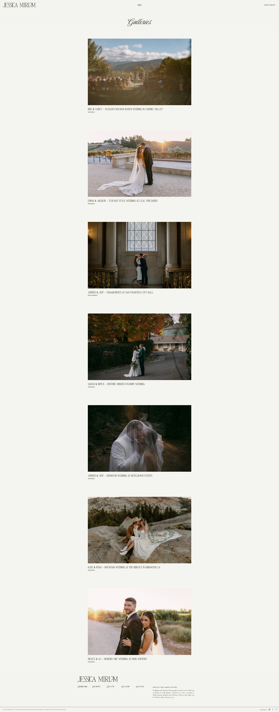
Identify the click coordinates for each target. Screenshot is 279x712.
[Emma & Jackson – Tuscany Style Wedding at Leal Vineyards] (139, 163)
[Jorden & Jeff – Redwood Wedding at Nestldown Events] (139, 438)
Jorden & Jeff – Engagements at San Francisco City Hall (120, 292)
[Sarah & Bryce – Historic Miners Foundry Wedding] (139, 347)
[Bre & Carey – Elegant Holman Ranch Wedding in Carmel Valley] (139, 72)
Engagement (93, 295)
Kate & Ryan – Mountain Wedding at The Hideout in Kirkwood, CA (124, 567)
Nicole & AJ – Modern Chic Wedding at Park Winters (117, 659)
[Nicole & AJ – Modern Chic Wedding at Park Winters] (139, 621)
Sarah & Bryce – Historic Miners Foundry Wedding (116, 384)
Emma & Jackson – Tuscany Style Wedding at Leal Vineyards (122, 201)
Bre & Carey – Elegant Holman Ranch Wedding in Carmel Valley (125, 109)
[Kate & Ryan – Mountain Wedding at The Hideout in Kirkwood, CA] (139, 530)
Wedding (91, 112)
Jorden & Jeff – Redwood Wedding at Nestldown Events (120, 476)
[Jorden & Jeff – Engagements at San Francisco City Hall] (139, 255)
